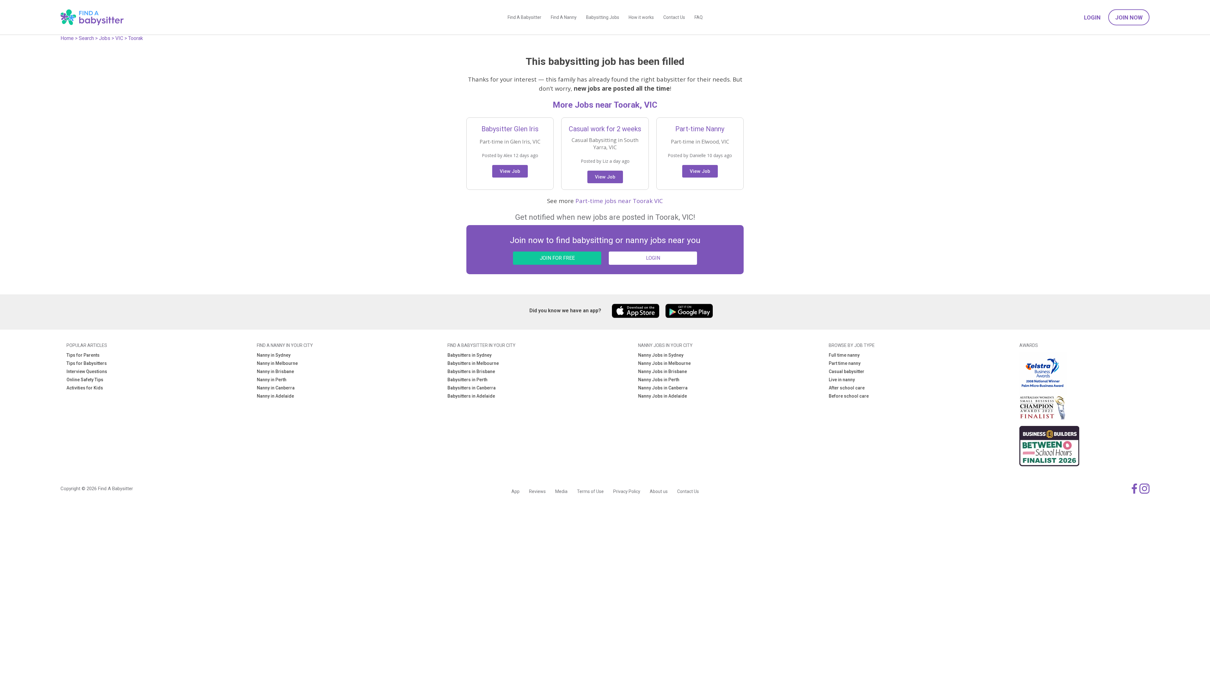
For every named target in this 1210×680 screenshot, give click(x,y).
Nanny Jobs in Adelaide (662, 396)
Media (561, 491)
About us (659, 491)
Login (1092, 17)
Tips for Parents (83, 355)
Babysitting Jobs (602, 17)
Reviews (537, 491)
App (515, 491)
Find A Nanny (564, 17)
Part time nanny (845, 363)
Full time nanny (844, 355)
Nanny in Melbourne (277, 363)
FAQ (698, 17)
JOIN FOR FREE (557, 258)
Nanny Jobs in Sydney (660, 355)
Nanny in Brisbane (275, 371)
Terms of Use (590, 491)
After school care (847, 387)
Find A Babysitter (524, 17)
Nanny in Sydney (274, 355)
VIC (119, 38)
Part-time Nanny (699, 129)
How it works (641, 17)
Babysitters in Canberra (471, 387)
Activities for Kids (84, 387)
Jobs (104, 38)
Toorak (135, 38)
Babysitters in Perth (467, 379)
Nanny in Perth (271, 379)
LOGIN (653, 258)
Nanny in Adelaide (275, 396)
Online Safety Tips (84, 379)
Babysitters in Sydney (469, 355)
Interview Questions (86, 371)
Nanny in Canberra (276, 387)
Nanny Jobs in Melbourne (664, 363)
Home (67, 38)
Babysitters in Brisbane (471, 371)
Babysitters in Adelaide (471, 396)
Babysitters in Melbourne (473, 363)
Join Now (1129, 17)
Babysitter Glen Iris (510, 129)
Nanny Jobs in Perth (658, 379)
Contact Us (674, 17)
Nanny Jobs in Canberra (663, 387)
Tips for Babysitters (86, 363)
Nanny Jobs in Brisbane (662, 371)
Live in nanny (842, 379)
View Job (510, 171)
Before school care (849, 396)
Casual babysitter (846, 371)
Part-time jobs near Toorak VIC (619, 201)
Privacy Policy (626, 491)
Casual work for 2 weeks (605, 129)
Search (86, 38)
